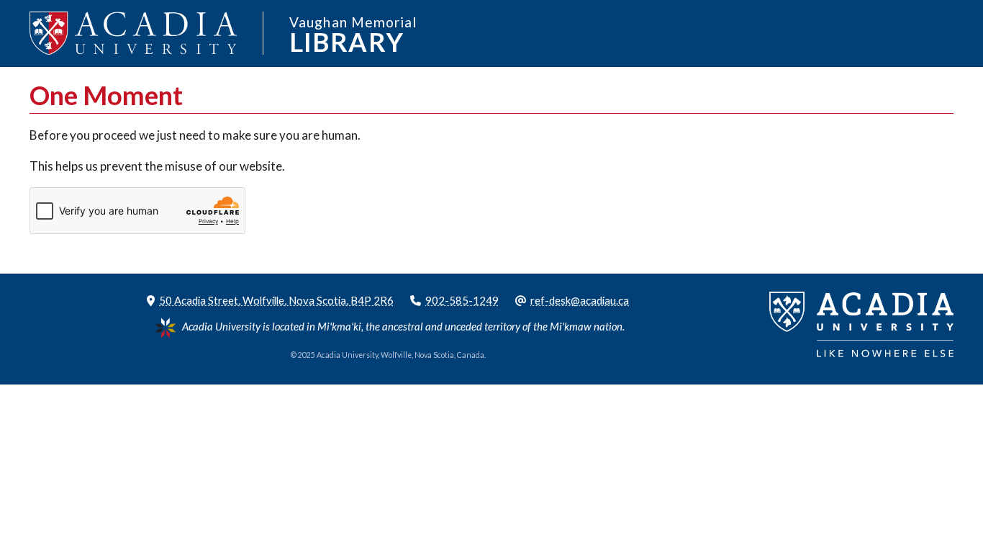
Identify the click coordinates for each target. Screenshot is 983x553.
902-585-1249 (462, 300)
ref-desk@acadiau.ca (579, 300)
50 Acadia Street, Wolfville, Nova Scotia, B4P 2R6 (276, 300)
